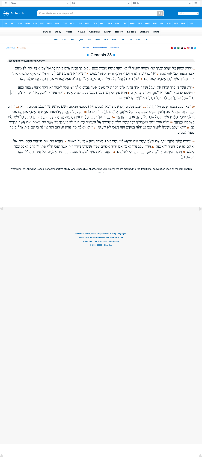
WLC (13, 48)
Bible (8, 48)
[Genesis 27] (4, 216)
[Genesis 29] (198, 216)
